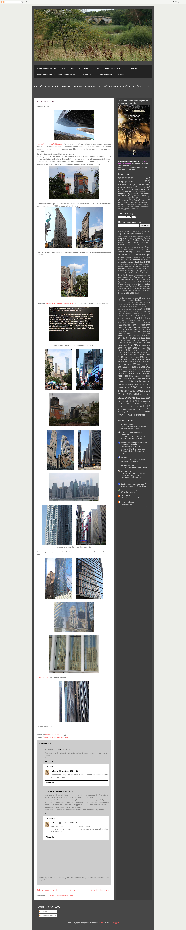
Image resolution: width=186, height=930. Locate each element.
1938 (130, 359)
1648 (123, 309)
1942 (148, 359)
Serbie (120, 284)
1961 (138, 367)
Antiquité (144, 406)
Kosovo (145, 264)
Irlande (130, 262)
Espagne (130, 251)
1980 (130, 374)
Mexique (146, 268)
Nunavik (127, 273)
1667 (127, 309)
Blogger (116, 923)
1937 (125, 359)
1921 (138, 352)
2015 (129, 394)
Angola (125, 236)
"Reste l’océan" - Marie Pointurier (133, 498)
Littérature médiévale (127, 409)
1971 (120, 371)
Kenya (133, 264)
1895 (139, 342)
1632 (137, 306)
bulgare (135, 202)
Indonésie (147, 259)
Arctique (147, 236)
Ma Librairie (126, 471)
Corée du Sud (139, 247)
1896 (143, 342)
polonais (134, 194)
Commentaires (47, 915)
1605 (127, 306)
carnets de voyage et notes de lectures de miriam (134, 444)
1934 (142, 357)
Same (127, 206)
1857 (139, 331)
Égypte (120, 293)
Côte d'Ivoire (128, 249)
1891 (120, 342)
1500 (144, 300)
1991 (120, 379)
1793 (144, 316)
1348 (148, 298)
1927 (136, 354)
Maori (148, 266)
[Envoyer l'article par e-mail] (64, 735)
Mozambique (129, 271)
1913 (135, 350)
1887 (134, 340)
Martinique (131, 268)
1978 (120, 374)
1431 (128, 300)
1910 (120, 350)
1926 (130, 355)
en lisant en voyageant (131, 490)
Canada (122, 245)
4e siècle (133, 404)
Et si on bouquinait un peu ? (133, 484)
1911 (125, 350)
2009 (120, 391)
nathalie (48, 735)
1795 (119, 318)
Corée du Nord (128, 247)
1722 (134, 311)
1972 (125, 371)
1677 (134, 309)
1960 (134, 367)
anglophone (125, 181)
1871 (130, 336)
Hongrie (136, 259)
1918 (125, 352)
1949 (148, 362)
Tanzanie (132, 286)
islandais (142, 189)
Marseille (122, 268)
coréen (139, 204)
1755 (119, 313)
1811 (123, 320)
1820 (148, 320)
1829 (137, 323)
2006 (134, 387)
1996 (143, 379)
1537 (128, 302)
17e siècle (141, 318)
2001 (136, 384)
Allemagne (129, 233)
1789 (135, 316)
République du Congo (130, 282)
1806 (148, 318)
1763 (130, 313)
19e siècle (135, 381)
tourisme (64, 737)
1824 (124, 323)
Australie (138, 238)
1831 (148, 323)
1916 (148, 350)
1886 (128, 340)
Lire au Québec (105, 75)
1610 (130, 306)
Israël (142, 262)
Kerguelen (139, 264)
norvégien (124, 200)
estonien (144, 200)
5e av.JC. (144, 404)
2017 (142, 394)
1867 (143, 334)
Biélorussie (146, 240)
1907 (139, 348)
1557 (120, 304)
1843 (139, 327)
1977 (148, 371)
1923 (148, 352)
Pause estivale (126, 504)
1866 (139, 334)
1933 (137, 357)
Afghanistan (122, 231)
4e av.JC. (126, 404)
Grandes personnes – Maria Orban (133, 486)
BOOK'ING (125, 496)
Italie (147, 262)
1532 (124, 302)
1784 (123, 315)
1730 (141, 311)
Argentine (122, 238)
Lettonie (135, 266)
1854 (125, 331)
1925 (125, 355)
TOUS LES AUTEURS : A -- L (75, 68)
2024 (148, 398)
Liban (140, 266)
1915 (143, 350)
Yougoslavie (126, 290)
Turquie (124, 288)
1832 (120, 325)
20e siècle (133, 401)
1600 (119, 306)
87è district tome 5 (128, 492)
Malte (144, 266)
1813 (127, 320)
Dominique (49, 791)
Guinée (142, 257)
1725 (137, 311)
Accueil (74, 890)
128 (137, 298)
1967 (134, 369)
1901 (148, 345)
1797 (127, 318)
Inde (142, 259)
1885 (124, 340)
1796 (123, 318)
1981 (134, 374)
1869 (120, 336)
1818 (144, 320)
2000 (130, 384)
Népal (133, 273)
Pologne (129, 275)
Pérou (131, 277)
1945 (130, 362)
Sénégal (120, 286)
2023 (143, 398)
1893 (129, 342)
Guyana (147, 257)
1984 (148, 374)
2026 (125, 401)
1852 (148, 329)
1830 (142, 322)
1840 (125, 327)
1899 (125, 345)
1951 (125, 364)
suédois (121, 191)
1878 (125, 338)
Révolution (140, 412)
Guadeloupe (136, 257)
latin (148, 198)
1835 (134, 325)
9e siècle (136, 407)
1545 (136, 302)
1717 (126, 311)
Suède (147, 284)
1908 (144, 348)
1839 (120, 327)
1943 (120, 362)
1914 (139, 350)
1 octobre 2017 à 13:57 (71, 823)
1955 (143, 364)
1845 (148, 327)
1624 (134, 306)
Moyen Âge (144, 409)
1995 (139, 379)
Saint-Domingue (144, 282)
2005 (127, 387)
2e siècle (144, 401)
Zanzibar (134, 290)
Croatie (147, 247)
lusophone (142, 191)
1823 (119, 323)
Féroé (130, 255)
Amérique (138, 234)
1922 (143, 352)
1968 (139, 369)
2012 (140, 390)
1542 (132, 302)
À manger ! (87, 75)
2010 (126, 391)
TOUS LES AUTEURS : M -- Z (108, 68)
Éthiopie (137, 293)
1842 (135, 327)
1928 (142, 355)
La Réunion (127, 266)
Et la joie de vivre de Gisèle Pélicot (134, 467)
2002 (142, 384)
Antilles (140, 236)
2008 (147, 387)
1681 (138, 309)
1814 (131, 320)
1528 (119, 302)
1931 (126, 357)
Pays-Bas (122, 275)
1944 (125, 362)
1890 (148, 340)
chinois (144, 196)
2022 (138, 398)
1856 (134, 331)
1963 (147, 367)
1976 (143, 371)
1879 (129, 338)
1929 (147, 354)
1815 (135, 320)
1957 (120, 367)
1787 (127, 315)
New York (56, 737)
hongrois (121, 194)
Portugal (125, 277)
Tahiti (126, 286)
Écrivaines (132, 68)
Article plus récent (47, 890)
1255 (134, 298)
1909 (148, 348)
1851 (143, 329)
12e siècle (142, 298)
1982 (139, 374)
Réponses (51, 767)
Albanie (147, 231)
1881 (138, 338)
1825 (128, 323)
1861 (148, 331)
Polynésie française (140, 275)
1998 (120, 381)
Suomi (121, 75)
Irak (122, 262)
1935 (148, 357)
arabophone (130, 204)
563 (138, 404)
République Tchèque (132, 280)
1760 (127, 313)
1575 (132, 304)
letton (146, 204)
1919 (129, 352)
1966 (129, 369)
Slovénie (134, 284)
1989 (142, 376)
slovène (120, 206)
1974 (134, 371)
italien (141, 184)
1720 (130, 311)
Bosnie (120, 242)
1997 (148, 379)
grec (131, 191)
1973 (130, 371)
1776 (148, 313)
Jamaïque (121, 264)
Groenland (122, 257)
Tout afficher (146, 507)
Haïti (131, 259)
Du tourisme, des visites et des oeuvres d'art (57, 75)
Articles (44, 912)
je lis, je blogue (127, 502)
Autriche (147, 238)
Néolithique (122, 412)
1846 (120, 329)
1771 (140, 313)
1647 (119, 309)
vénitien (134, 209)
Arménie (130, 238)
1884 (120, 340)
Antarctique (132, 236)
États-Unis (47, 737)
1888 (138, 340)
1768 (137, 313)
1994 (134, 378)
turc (119, 202)
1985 (120, 376)
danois (136, 196)
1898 (120, 345)
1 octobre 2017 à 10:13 (71, 771)
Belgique (136, 240)
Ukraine (136, 288)
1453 (131, 300)
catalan (141, 198)
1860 (144, 331)
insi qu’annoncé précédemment (50, 144)
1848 (130, 329)
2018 (147, 394)
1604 (123, 306)
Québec (137, 277)
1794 (148, 316)
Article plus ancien (101, 890)
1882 (143, 338)
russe (120, 189)
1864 (129, 334)
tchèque (135, 200)
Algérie (120, 234)
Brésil (128, 242)
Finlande (146, 252)
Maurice (138, 268)
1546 (140, 302)
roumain (125, 196)
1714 (123, 311)
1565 (128, 304)
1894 (134, 342)
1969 (143, 369)
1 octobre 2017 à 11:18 (64, 791)
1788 (131, 315)
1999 (126, 381)
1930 (120, 357)
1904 (125, 348)
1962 (143, 367)
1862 (120, 334)
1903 (120, 348)
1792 (139, 315)
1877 (120, 338)
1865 (133, 334)
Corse (120, 247)
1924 (120, 355)
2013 (147, 390)
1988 (137, 376)
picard (127, 209)
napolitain (135, 206)
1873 (134, 336)
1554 (148, 302)
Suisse (140, 284)
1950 (120, 364)
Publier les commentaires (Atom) (61, 896)
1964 (120, 369)
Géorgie (126, 259)
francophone (125, 178)
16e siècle (145, 309)
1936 (120, 359)
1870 (125, 336)
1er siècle (122, 384)
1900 (144, 345)
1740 (144, 311)
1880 (134, 338)
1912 (129, 350)
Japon (127, 264)
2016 (136, 394)
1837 (143, 325)
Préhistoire (131, 412)
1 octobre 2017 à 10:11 (63, 749)
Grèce (128, 257)
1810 (119, 320)
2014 (121, 394)
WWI (147, 412)
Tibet (119, 288)
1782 (119, 315)
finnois (130, 189)
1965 (124, 369)
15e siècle (146, 304)
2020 (127, 398)
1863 (124, 334)
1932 (131, 357)
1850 (139, 329)
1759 (123, 313)
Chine (134, 245)
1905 (130, 348)
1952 (129, 364)
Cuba (120, 249)
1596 (139, 304)
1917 (120, 352)
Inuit (119, 262)
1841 (130, 327)
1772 (144, 313)
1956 (148, 364)
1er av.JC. (146, 382)
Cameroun (146, 242)
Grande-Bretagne (142, 255)
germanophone (125, 187)
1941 (143, 359)
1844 (144, 327)
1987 (131, 376)
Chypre (139, 245)
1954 (138, 364)
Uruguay (143, 288)
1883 (148, 338)
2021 (132, 398)
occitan (120, 209)
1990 (148, 376)
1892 (124, 342)
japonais (142, 187)
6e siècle (126, 407)
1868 (148, 334)
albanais (127, 202)
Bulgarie (136, 242)
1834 (129, 325)
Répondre (49, 761)
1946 (135, 362)
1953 (134, 364)
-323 (119, 298)
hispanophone (124, 184)
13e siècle (122, 300)
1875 (143, 336)
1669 (130, 309)
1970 (148, 369)
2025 (120, 401)
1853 (120, 331)
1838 (148, 325)
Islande (137, 262)
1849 (135, 329)
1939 (134, 359)
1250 (130, 298)
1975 (139, 371)
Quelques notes (43, 677)
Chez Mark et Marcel (46, 68)
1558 (124, 304)
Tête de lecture (127, 465)
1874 (139, 336)
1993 (129, 379)
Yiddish (133, 198)
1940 (139, 359)
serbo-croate (122, 198)
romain (120, 204)
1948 (144, 362)
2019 (121, 397)
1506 (148, 300)
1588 (136, 304)
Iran (125, 262)
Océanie (138, 273)
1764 (134, 313)
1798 (130, 318)
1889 (143, 340)
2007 (141, 387)
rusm (101, 923)
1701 (119, 311)
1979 (125, 374)
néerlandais (144, 206)
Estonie (138, 252)
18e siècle (134, 345)
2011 (132, 390)
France (122, 254)
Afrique (129, 231)
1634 (141, 306)
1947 (139, 362)
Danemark (139, 249)
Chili (128, 245)
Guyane (120, 259)
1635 (144, 306)
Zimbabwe (140, 290)
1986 (126, 376)
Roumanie (146, 277)
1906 (135, 348)
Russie (121, 280)
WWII (121, 414)
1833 (125, 325)
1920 (134, 352)
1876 (148, 336)
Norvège (139, 271)
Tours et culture (128, 424)
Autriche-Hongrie (124, 240)
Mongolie (121, 270)
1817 (139, 320)
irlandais (144, 202)
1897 (148, 342)
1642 (148, 306)
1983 (144, 374)
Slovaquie (127, 284)
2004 (120, 387)
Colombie (146, 245)
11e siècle (125, 298)
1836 (139, 325)
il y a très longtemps (135, 415)
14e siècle (138, 300)
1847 (125, 329)
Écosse (147, 290)
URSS (130, 288)
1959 (130, 367)
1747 (148, 311)
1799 (134, 318)
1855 (130, 331)
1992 (125, 379)
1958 (125, 367)
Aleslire (124, 457)
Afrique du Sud (138, 231)
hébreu (147, 194)
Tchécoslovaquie (144, 286)
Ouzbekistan (146, 273)
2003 (147, 384)
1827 (133, 323)
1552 (144, 302)
